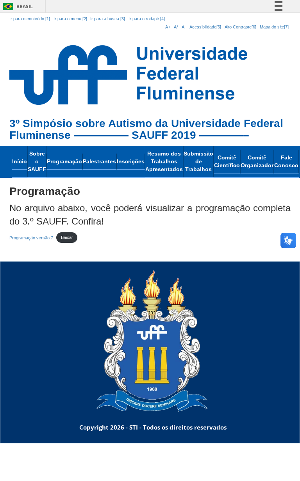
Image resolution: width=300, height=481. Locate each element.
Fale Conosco (286, 161)
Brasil (16, 6)
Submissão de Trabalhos (198, 161)
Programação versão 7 (31, 237)
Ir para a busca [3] (107, 18)
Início (19, 161)
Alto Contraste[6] (240, 27)
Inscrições (131, 161)
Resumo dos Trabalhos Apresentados (164, 161)
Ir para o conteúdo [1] (29, 18)
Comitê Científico (227, 161)
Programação (64, 161)
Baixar (67, 237)
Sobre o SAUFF (37, 161)
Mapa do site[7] (274, 27)
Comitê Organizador (257, 161)
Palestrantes (99, 161)
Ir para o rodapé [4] (147, 18)
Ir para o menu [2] (71, 18)
